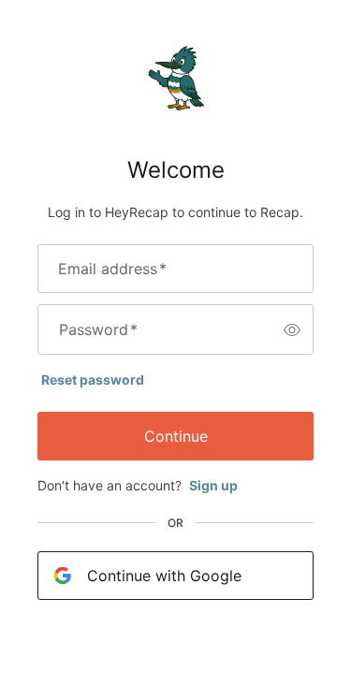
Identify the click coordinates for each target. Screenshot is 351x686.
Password (98, 329)
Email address (112, 268)
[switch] (292, 329)
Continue (176, 436)
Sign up (213, 485)
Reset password (92, 379)
